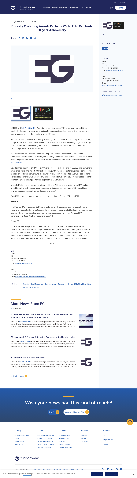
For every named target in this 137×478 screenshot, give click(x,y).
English (105, 48)
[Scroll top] (130, 422)
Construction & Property (30, 287)
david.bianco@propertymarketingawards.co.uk (30, 277)
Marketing (25, 284)
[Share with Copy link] (35, 37)
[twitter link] (103, 469)
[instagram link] (121, 469)
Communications (50, 284)
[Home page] (23, 8)
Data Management (37, 284)
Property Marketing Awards (113, 95)
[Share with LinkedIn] (19, 37)
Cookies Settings (97, 474)
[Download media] (12, 98)
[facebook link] (117, 469)
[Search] (115, 3)
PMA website (16, 162)
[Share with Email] (31, 37)
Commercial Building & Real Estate (79, 284)
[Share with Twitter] (23, 37)
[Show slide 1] (21, 113)
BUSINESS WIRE (28, 128)
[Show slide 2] (43, 113)
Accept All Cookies (111, 474)
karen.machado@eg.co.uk (23, 263)
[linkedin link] (108, 469)
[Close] (133, 474)
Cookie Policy (27, 475)
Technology (62, 284)
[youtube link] (112, 469)
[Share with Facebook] (27, 37)
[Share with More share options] (39, 37)
